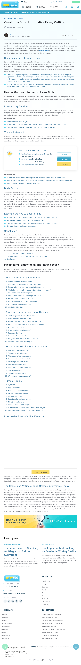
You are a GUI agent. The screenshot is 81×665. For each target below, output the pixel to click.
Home (7, 12)
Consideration (5, 635)
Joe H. (12, 34)
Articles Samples (6, 623)
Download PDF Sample (40, 472)
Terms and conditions (27, 660)
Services (44, 596)
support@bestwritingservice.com (14, 593)
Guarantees (45, 593)
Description (5, 638)
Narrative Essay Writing (49, 626)
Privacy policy (38, 660)
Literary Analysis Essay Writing (52, 614)
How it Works (46, 581)
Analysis (4, 620)
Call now (64, 154)
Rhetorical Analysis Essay (50, 638)
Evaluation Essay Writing (50, 635)
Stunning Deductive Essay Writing (52, 623)
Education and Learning (13, 19)
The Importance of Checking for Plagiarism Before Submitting (21, 551)
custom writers (44, 51)
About (44, 590)
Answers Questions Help (49, 617)
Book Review (5, 626)
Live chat (76, 2)
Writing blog (15, 12)
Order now (64, 164)
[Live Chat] (76, 647)
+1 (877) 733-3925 (58, 2)
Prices (44, 584)
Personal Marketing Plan (50, 632)
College (3, 632)
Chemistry (4, 629)
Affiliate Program (47, 599)
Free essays (45, 605)
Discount (45, 587)
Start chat (64, 159)
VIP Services (46, 602)
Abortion (4, 614)
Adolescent (5, 617)
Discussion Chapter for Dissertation (53, 629)
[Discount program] (66, 7)
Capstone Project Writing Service (52, 620)
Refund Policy (47, 660)
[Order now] (72, 7)
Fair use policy (56, 660)
